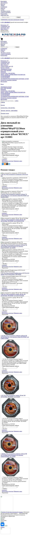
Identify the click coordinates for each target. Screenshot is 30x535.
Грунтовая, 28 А (5, 27)
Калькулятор (4, 13)
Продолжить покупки (7, 161)
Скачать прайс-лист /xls (7, 66)
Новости (3, 8)
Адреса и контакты (6, 12)
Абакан (2, 5)
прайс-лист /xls (4, 15)
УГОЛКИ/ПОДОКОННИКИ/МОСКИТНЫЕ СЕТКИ (15, 78)
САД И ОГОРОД (5, 77)
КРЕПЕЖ (3, 71)
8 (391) (5, 22)
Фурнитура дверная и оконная (9, 80)
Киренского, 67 (4, 25)
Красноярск (4, 1)
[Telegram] (9, 164)
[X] (7, 164)
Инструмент (4, 81)
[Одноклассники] (5, 164)
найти (16, 100)
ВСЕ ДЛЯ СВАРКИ (6, 70)
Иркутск (3, 4)
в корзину (4, 159)
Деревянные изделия (6, 69)
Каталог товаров (5, 67)
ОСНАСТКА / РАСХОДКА (8, 73)
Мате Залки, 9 (4, 29)
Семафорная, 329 (5, 26)
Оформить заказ (18, 161)
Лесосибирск (4, 2)
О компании (4, 6)
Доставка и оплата (5, 11)
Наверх (2, 527)
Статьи (2, 9)
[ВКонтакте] (3, 164)
